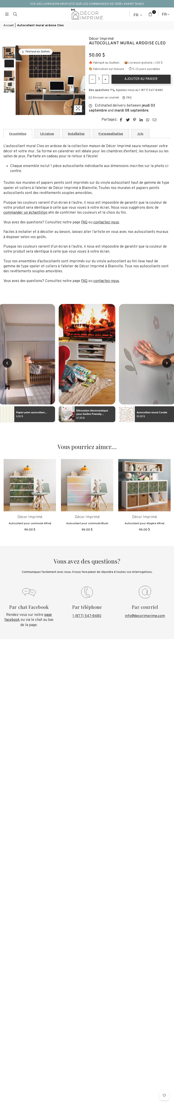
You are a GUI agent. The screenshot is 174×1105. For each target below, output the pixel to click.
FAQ (129, 98)
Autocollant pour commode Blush (87, 523)
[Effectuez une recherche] (15, 14)
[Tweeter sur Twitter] (128, 119)
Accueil (8, 25)
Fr (136, 15)
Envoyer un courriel (105, 98)
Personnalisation (111, 133)
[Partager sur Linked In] (141, 119)
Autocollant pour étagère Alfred (144, 523)
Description (17, 133)
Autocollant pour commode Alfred (30, 523)
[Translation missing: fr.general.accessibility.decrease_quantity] (92, 79)
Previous (20, 80)
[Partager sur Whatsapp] (148, 119)
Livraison (47, 133)
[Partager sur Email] (155, 119)
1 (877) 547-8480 (86, 616)
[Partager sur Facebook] (121, 119)
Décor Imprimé (101, 39)
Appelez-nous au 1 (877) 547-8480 (139, 90)
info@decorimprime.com (145, 616)
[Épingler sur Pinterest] (134, 119)
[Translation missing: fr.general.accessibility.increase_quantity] (105, 79)
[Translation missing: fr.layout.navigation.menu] (7, 14)
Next (81, 80)
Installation (76, 133)
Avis (140, 133)
